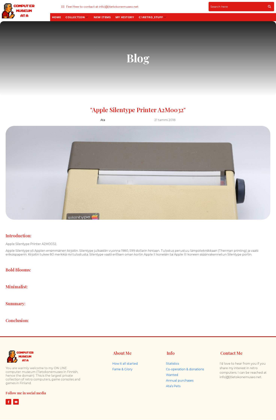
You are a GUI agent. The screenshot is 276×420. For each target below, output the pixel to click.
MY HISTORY (124, 17)
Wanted (172, 375)
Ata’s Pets (173, 386)
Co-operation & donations (185, 369)
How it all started (125, 363)
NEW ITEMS (102, 17)
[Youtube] (16, 402)
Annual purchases (179, 380)
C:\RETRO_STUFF (151, 17)
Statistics (172, 363)
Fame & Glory (122, 369)
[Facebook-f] (8, 402)
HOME (56, 17)
